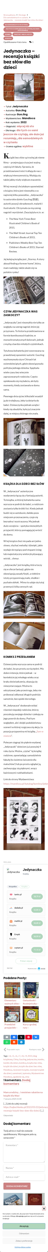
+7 (19, 1056)
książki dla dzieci (10, 1066)
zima (27, 1077)
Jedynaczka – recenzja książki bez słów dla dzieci (21, 59)
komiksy (22, 1063)
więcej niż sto (25, 126)
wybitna (27, 146)
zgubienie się (18, 1077)
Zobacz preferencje (24, 1241)
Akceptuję (24, 1226)
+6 (16, 1056)
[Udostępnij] (14, 1037)
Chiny (15, 1059)
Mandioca (7, 1070)
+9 (25, 1056)
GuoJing (22, 1059)
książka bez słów (34, 1063)
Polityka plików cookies (23, 1247)
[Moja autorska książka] (13, 1202)
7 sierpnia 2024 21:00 (12, 1099)
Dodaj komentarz (16, 1082)
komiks (41, 1059)
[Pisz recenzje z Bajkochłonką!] (35, 1202)
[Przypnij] (28, 1037)
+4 (9, 1056)
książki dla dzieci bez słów (30, 1066)
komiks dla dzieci (10, 1063)
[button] (44, 1208)
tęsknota (27, 1073)
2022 (30, 1056)
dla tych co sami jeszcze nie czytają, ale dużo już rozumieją (23, 134)
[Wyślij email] (6, 1037)
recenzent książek (21, 1070)
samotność (17, 1073)
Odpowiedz (8, 1115)
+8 (22, 1056)
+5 (13, 1056)
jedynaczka (32, 1059)
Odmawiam (24, 1233)
